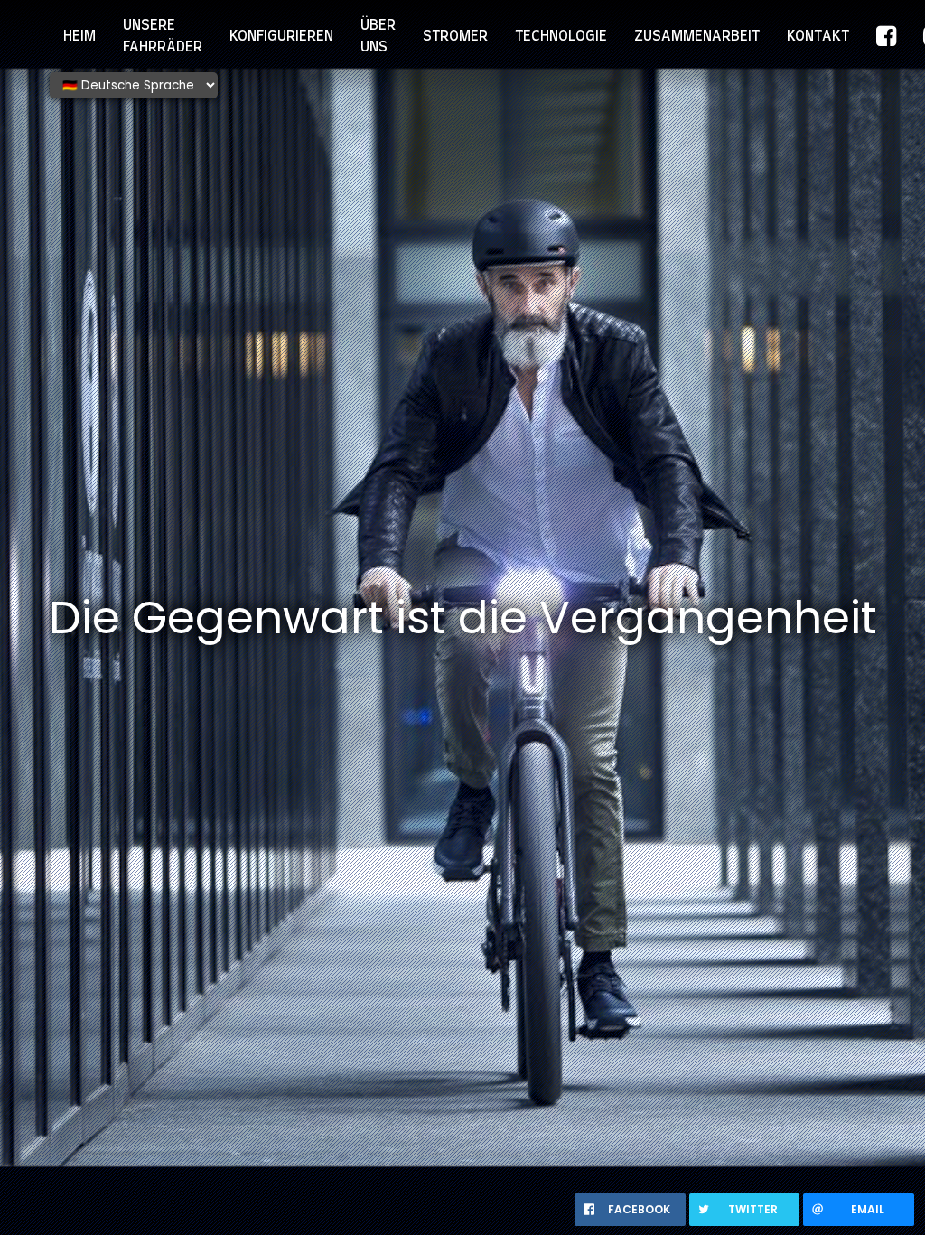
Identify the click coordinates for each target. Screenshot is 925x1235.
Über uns (378, 36)
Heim (79, 36)
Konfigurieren (281, 36)
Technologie (561, 36)
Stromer (455, 36)
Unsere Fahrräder (162, 36)
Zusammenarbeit (697, 36)
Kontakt (818, 36)
